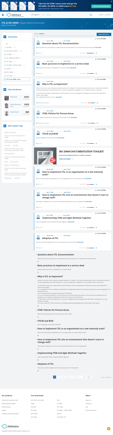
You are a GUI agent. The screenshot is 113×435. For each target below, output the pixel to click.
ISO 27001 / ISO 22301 (37, 400)
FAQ (87, 407)
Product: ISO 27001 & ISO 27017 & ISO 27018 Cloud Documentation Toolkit (16, 174)
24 (84, 377)
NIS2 (58, 400)
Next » (89, 377)
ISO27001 (17, 178)
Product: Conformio (10, 132)
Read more (98, 47)
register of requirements (12, 165)
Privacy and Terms (91, 410)
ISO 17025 (34, 417)
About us (88, 400)
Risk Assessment (9, 153)
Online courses (6, 407)
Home (3, 25)
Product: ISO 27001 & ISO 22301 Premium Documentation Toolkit (14, 149)
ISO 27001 (7, 145)
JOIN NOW (107, 15)
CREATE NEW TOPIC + (104, 34)
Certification (8, 178)
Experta (4, 410)
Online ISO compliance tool (10, 400)
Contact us (89, 403)
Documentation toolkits (8, 403)
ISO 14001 (34, 410)
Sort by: (36, 33)
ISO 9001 (15, 145)
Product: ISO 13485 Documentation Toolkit (15, 157)
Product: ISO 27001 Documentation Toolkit (15, 136)
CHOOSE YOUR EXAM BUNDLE (101, 6)
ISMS (6, 162)
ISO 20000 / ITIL (61, 417)
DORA (32, 403)
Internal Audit (14, 162)
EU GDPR (59, 403)
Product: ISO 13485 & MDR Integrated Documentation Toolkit (16, 141)
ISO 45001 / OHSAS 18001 (64, 410)
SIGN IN (101, 15)
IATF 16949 (34, 414)
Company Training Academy (10, 414)
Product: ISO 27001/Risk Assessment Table (15, 169)
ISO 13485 (60, 407)
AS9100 (59, 414)
